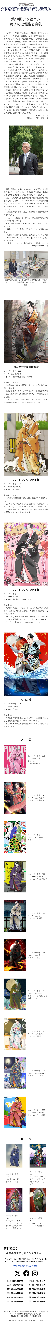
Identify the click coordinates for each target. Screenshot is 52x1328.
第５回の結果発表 (37, 1293)
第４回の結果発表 (15, 1297)
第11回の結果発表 (37, 1280)
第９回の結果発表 (37, 1284)
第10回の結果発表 (15, 1284)
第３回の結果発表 (37, 1297)
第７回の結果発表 (37, 1289)
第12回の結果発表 (15, 1280)
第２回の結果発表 (15, 1301)
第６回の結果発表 (15, 1293)
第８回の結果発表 (15, 1289)
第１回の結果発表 (37, 1301)
